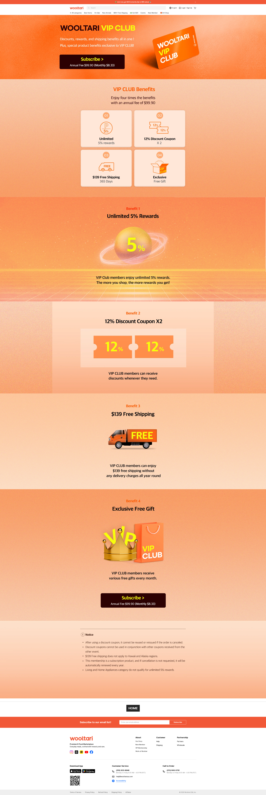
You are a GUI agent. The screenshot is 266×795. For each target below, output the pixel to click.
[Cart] (195, 8)
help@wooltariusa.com (124, 777)
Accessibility (121, 781)
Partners (180, 741)
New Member (153, 13)
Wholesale (181, 745)
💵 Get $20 (134, 13)
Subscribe (178, 722)
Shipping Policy (116, 792)
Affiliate (128, 792)
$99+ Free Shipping (120, 13)
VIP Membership (141, 748)
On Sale (97, 13)
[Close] (194, 2)
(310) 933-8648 (122, 770)
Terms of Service (75, 792)
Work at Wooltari (141, 751)
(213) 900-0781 (173, 770)
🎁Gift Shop (164, 13)
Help (158, 741)
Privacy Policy (89, 792)
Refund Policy (103, 792)
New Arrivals (106, 13)
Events (143, 13)
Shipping (159, 745)
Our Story (138, 741)
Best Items (88, 13)
